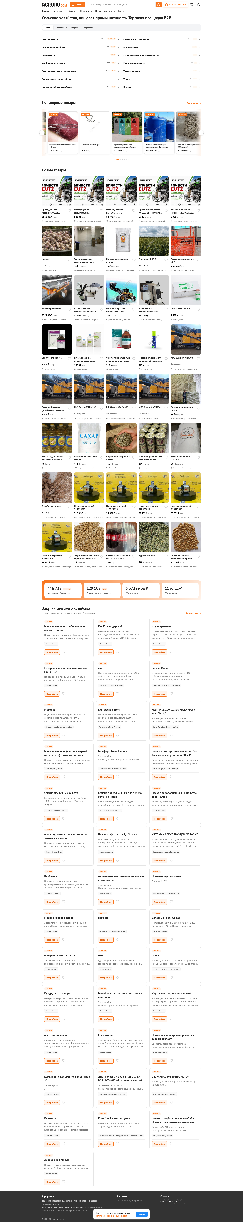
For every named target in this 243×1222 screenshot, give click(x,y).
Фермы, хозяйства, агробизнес (57, 87)
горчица (103, 918)
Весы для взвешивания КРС (182, 261)
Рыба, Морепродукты (134, 63)
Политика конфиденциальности (72, 1210)
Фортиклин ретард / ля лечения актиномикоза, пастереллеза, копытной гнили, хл (118, 359)
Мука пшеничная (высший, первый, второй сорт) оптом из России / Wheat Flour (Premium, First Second (66, 755)
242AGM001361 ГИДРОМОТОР (170, 1076)
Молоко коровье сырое (58, 918)
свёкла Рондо (160, 668)
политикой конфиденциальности (111, 1215)
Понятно (142, 1214)
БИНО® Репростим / (52, 357)
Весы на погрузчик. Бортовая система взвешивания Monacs (117, 310)
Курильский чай (147, 555)
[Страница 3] (120, 159)
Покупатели (86, 11)
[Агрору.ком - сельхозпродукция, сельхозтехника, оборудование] (54, 4)
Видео (121, 11)
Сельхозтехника (50, 39)
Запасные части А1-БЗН (166, 918)
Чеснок (45, 259)
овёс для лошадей (55, 1035)
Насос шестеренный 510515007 (84, 507)
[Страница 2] (117, 159)
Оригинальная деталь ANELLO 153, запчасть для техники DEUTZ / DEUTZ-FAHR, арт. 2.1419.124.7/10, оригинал (149, 211)
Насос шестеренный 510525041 (149, 507)
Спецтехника (48, 55)
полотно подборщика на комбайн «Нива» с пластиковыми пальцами (173, 1120)
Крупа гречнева (161, 626)
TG (176, 1201)
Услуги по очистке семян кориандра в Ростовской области (86, 557)
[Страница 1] (114, 159)
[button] (158, 4)
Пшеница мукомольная (166, 876)
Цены (98, 11)
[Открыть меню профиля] (198, 4)
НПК (101, 955)
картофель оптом (109, 709)
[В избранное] (69, 211)
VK (163, 1201)
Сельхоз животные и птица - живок (59, 71)
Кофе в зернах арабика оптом (118, 458)
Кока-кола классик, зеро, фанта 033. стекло (118, 557)
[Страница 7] (128, 159)
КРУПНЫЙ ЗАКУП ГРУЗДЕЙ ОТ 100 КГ (175, 834)
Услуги (126, 79)
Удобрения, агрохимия (53, 63)
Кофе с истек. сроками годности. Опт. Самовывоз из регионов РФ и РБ (175, 753)
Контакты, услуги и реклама (130, 1200)
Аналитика (109, 11)
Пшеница (50, 1118)
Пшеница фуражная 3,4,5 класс (117, 834)
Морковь (49, 709)
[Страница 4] (122, 159)
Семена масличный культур (61, 793)
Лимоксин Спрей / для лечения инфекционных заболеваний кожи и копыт (151, 359)
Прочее (127, 87)
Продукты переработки (54, 47)
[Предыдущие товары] (42, 132)
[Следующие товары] (201, 132)
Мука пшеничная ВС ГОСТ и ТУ (181, 458)
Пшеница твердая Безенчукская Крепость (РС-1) (182, 557)
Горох (155, 955)
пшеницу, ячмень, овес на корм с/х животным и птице (66, 836)
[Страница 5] (124, 159)
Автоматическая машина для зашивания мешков (86, 310)
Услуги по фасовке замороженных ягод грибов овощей (84, 261)
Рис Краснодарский (110, 626)
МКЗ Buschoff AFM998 (182, 357)
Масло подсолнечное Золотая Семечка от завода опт (52, 458)
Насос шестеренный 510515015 (181, 507)
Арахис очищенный (56, 1160)
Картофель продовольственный (171, 993)
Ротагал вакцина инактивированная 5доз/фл (83, 359)
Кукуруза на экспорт (57, 993)
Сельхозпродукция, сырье (136, 39)
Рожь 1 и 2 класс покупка (114, 1118)
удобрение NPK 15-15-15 (59, 955)
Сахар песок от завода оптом (182, 409)
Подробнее (52, 652)
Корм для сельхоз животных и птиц (141, 55)
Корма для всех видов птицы (117, 261)
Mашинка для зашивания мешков (148, 310)
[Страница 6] (126, 159)
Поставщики (59, 11)
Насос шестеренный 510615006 (52, 557)
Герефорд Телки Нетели (112, 751)
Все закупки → (193, 613)
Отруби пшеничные (52, 506)
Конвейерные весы (51, 308)
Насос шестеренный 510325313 (116, 507)
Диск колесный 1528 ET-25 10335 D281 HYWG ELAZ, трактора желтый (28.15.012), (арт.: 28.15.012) (120, 1080)
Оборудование (130, 47)
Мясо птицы (105, 1035)
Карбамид (50, 876)
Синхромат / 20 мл (180, 308)
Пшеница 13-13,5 (147, 259)
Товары (45, 11)
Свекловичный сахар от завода (86, 458)
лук (100, 668)
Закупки (72, 11)
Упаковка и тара (131, 71)
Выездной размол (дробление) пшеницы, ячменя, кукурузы (53, 409)
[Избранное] (191, 4)
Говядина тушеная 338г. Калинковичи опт (150, 458)
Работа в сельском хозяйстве (56, 79)
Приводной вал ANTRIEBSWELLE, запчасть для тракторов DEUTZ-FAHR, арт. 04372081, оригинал (54, 211)
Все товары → (194, 103)
